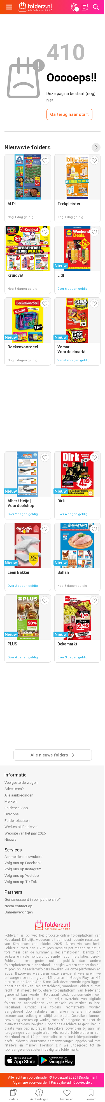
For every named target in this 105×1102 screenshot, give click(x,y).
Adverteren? (14, 789)
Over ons (11, 814)
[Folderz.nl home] (35, 7)
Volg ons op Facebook (23, 863)
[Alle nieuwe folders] (96, 147)
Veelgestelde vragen (21, 782)
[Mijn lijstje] (84, 7)
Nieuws (10, 839)
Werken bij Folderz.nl (21, 827)
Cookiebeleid (82, 1083)
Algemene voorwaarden (30, 1083)
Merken (10, 801)
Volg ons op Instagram (22, 869)
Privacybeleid (61, 1083)
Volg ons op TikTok (20, 882)
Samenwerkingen (18, 912)
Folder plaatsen (17, 820)
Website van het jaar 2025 (25, 833)
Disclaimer (87, 1077)
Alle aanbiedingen (18, 795)
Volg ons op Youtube (21, 875)
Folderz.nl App (16, 808)
